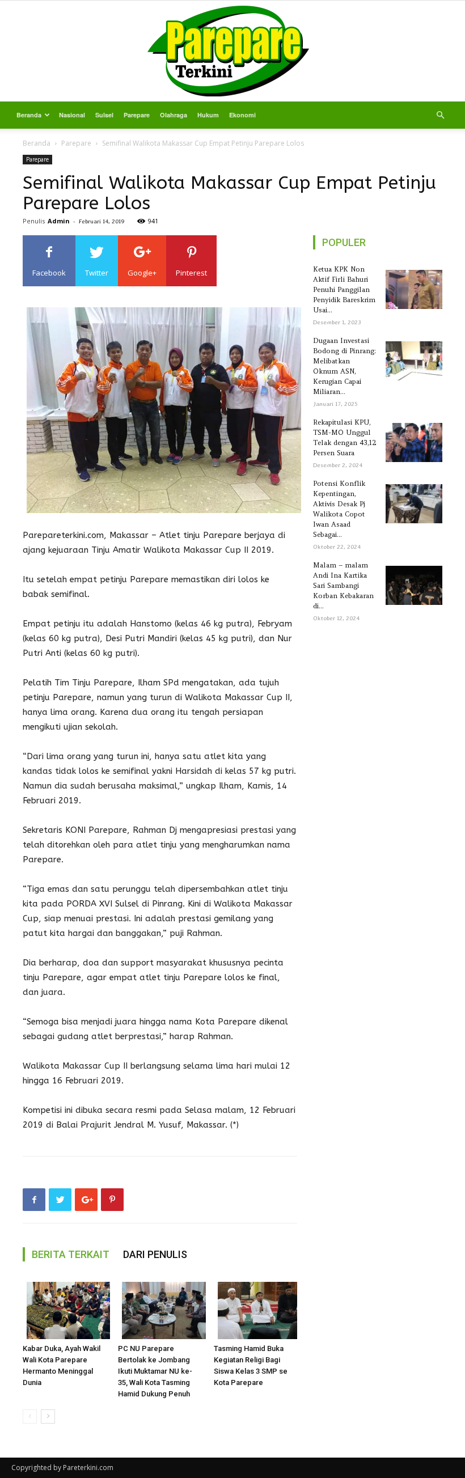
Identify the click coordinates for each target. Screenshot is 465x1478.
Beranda (28, 115)
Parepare (137, 115)
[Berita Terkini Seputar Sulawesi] (232, 51)
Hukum (208, 115)
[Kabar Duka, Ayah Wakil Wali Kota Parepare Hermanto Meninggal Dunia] (64, 1310)
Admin (59, 221)
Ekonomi (242, 115)
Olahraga (173, 115)
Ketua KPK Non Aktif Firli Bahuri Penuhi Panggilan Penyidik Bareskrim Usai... (344, 289)
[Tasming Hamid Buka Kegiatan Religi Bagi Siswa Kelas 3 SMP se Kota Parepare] (255, 1310)
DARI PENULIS (155, 1254)
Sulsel (104, 115)
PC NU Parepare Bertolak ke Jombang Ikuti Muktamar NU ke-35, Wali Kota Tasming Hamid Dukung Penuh (155, 1371)
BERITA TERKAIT (70, 1254)
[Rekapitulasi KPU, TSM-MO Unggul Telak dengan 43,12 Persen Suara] (412, 442)
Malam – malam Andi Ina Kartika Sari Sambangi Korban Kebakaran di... (343, 585)
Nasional (72, 115)
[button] (440, 115)
